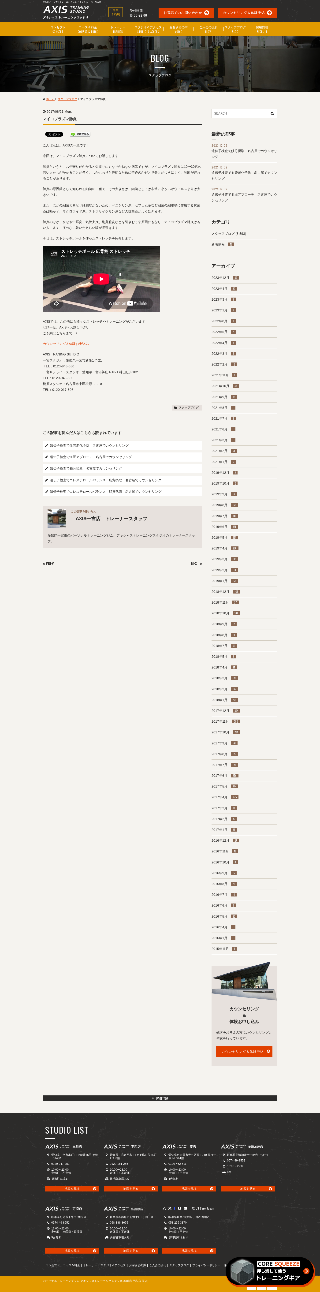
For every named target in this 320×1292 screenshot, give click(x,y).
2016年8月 (223, 884)
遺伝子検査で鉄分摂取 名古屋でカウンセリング (86, 468)
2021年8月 (223, 408)
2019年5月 (224, 537)
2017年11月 (225, 721)
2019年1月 (224, 581)
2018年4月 (223, 667)
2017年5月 (224, 786)
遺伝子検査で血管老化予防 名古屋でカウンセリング (89, 445)
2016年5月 (223, 916)
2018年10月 (225, 613)
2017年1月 (223, 830)
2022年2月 (223, 364)
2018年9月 (223, 624)
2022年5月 (223, 332)
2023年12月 (224, 278)
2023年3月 (223, 299)
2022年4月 (223, 343)
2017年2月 (223, 819)
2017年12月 (225, 711)
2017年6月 (224, 775)
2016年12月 (224, 840)
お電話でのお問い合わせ (183, 13)
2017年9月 (224, 743)
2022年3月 (223, 353)
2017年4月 (224, 797)
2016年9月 (223, 873)
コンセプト (53, 1265)
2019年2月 (224, 570)
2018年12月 (225, 592)
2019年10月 (224, 483)
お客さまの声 (137, 1265)
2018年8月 (223, 635)
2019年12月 (224, 472)
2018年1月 (224, 700)
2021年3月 (223, 440)
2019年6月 (224, 527)
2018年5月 (223, 656)
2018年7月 (223, 646)
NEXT (195, 563)
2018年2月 (224, 689)
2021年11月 (223, 375)
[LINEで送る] (80, 134)
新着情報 (222, 244)
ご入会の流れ (157, 1265)
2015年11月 (223, 949)
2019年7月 (224, 516)
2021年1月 (223, 462)
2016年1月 (223, 938)
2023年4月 (223, 289)
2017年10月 (225, 732)
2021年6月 (223, 429)
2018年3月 (224, 678)
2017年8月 (224, 754)
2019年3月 (224, 559)
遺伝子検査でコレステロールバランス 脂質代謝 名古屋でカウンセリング (105, 491)
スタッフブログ (189, 407)
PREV (50, 563)
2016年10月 (224, 862)
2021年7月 (223, 418)
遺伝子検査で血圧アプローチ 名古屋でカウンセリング (91, 457)
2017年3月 (223, 808)
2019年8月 (224, 505)
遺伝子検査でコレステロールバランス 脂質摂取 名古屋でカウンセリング (105, 480)
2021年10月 (224, 386)
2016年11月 (224, 851)
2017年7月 (224, 765)
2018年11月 (224, 602)
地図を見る (72, 1188)
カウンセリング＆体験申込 (244, 13)
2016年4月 (223, 927)
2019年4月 (224, 548)
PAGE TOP (162, 1098)
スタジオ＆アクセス (113, 1265)
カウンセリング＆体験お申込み (66, 344)
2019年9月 (223, 494)
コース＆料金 (71, 1265)
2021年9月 (223, 397)
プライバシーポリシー (206, 1265)
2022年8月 (223, 321)
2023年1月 (223, 310)
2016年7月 (223, 894)
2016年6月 (223, 905)
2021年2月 (223, 451)
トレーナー (90, 1265)
